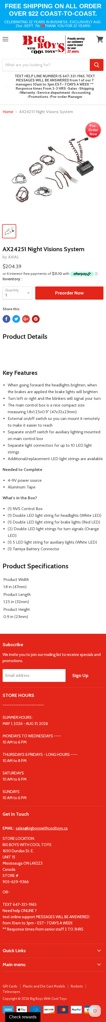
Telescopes (11, 992)
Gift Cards (10, 986)
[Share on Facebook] (6, 319)
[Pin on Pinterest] (36, 319)
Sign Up (80, 675)
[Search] (96, 65)
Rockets (77, 986)
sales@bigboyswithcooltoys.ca (42, 828)
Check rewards (23, 1017)
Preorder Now (69, 293)
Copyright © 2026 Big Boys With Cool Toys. (35, 998)
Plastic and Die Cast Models (44, 986)
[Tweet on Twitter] (16, 319)
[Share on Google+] (26, 319)
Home (8, 111)
